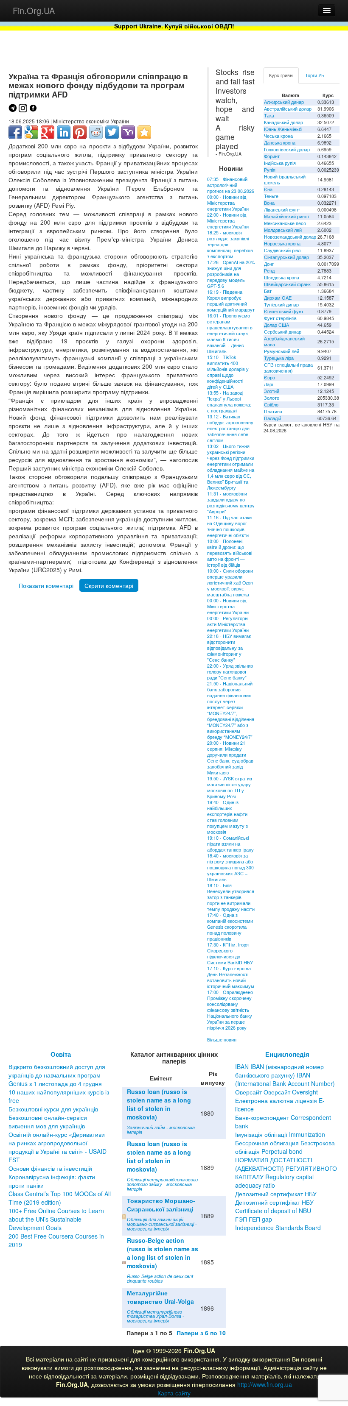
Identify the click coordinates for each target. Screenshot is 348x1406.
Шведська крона (281, 277)
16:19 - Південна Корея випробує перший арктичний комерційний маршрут (231, 301)
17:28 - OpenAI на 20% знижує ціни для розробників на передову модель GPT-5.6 (231, 274)
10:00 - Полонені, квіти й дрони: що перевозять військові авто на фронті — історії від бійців (229, 553)
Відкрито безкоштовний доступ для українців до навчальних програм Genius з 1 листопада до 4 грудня (56, 1075)
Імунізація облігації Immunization (280, 1134)
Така (269, 115)
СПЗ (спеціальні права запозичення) (288, 368)
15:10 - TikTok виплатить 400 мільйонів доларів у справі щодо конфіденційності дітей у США (228, 372)
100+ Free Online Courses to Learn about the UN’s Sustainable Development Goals (56, 1219)
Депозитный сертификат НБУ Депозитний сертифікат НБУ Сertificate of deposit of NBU (276, 1202)
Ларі (268, 384)
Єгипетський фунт (283, 311)
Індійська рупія (280, 163)
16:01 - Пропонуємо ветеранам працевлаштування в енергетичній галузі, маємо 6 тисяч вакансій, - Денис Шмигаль (230, 333)
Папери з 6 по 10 (201, 1332)
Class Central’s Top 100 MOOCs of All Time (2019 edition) (59, 1197)
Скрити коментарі (108, 585)
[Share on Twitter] (112, 132)
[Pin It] (80, 132)
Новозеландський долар (290, 237)
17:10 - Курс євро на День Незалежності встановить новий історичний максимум (230, 977)
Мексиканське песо (285, 223)
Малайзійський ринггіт (287, 216)
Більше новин (221, 1039)
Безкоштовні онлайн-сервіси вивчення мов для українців (47, 1121)
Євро (269, 377)
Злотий (271, 391)
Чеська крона (278, 136)
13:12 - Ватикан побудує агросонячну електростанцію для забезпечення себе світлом (230, 428)
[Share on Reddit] (96, 132)
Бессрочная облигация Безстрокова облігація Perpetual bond (285, 1147)
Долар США (276, 325)
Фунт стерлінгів (280, 318)
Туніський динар (281, 304)
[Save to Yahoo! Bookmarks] (128, 132)
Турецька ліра (279, 358)
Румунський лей (281, 351)
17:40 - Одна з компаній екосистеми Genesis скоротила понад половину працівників (230, 927)
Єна (268, 189)
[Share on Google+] (47, 132)
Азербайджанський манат (284, 341)
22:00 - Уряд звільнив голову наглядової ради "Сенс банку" (230, 672)
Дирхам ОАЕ (278, 298)
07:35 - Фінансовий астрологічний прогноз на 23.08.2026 (230, 185)
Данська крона (279, 142)
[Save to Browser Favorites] (144, 132)
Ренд (269, 270)
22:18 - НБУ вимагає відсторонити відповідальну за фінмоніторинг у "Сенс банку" (229, 648)
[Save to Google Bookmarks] (31, 132)
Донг (269, 264)
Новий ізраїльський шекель (285, 179)
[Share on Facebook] (15, 132)
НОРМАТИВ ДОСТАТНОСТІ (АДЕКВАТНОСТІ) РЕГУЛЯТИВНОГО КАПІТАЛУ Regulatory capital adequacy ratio (286, 1172)
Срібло (271, 404)
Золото (271, 398)
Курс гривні (281, 75)
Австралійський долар (288, 109)
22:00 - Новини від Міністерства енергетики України (228, 221)
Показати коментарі (46, 585)
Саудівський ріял (282, 250)
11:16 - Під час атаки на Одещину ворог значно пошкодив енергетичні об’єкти (229, 526)
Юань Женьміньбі (283, 129)
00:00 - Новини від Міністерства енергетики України (228, 203)
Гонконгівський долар (287, 149)
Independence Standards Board (278, 1227)
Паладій (272, 418)
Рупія (269, 170)
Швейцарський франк (287, 284)
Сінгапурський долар (286, 257)
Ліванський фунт (282, 209)
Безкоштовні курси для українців (53, 1109)
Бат (268, 291)
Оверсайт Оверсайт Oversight (276, 1092)
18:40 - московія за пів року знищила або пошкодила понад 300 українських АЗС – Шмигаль (230, 867)
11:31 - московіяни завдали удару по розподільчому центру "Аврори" (231, 502)
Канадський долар (283, 122)
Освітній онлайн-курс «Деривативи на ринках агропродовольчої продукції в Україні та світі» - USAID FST (57, 1147)
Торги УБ (314, 75)
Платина (273, 411)
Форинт (272, 156)
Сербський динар (282, 332)
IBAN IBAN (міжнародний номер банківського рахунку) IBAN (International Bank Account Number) (285, 1075)
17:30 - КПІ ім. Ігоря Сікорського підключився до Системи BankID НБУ (230, 953)
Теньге (271, 196)
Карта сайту (174, 1393)
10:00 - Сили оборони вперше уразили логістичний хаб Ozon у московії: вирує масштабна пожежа (230, 583)
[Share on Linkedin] (63, 132)
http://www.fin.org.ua (264, 1384)
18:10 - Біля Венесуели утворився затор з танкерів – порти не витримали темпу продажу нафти (231, 897)
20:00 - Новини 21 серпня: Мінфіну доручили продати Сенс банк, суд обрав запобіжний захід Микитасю (230, 758)
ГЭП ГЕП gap (253, 1219)
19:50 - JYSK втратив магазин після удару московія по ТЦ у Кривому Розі (229, 787)
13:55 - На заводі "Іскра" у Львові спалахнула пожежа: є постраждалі (229, 402)
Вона (269, 203)
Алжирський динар (284, 102)
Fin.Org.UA (34, 10)
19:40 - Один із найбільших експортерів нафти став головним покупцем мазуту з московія (227, 817)
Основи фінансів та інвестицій (50, 1168)
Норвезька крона (282, 243)
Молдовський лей (283, 230)
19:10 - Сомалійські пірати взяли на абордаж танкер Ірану (230, 844)
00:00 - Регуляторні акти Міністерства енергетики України (228, 624)
